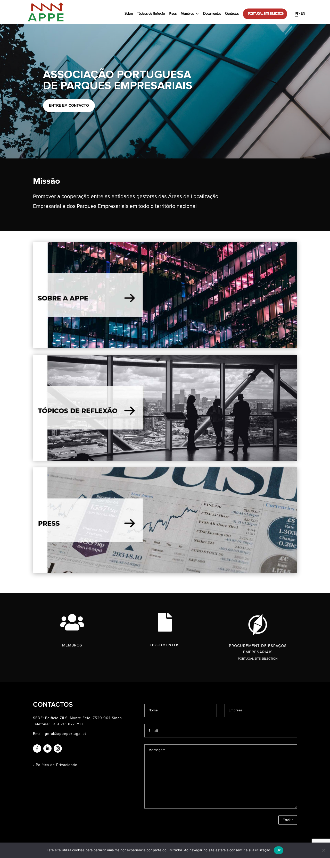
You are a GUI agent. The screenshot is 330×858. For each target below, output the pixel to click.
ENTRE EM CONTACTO (69, 105)
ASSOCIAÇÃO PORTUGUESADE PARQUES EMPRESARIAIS (117, 80)
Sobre (129, 13)
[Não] (323, 850)
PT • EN (300, 13)
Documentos (212, 13)
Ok (278, 850)
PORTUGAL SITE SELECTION (266, 13)
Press (173, 13)
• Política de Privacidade (55, 765)
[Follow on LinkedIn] (47, 748)
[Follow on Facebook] (37, 748)
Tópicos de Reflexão (151, 13)
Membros (187, 13)
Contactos (232, 13)
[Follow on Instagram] (58, 748)
